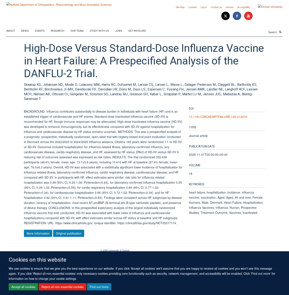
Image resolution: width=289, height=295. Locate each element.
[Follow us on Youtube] (248, 16)
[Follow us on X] (226, 16)
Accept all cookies (23, 287)
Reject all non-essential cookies (62, 287)
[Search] (280, 31)
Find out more (99, 287)
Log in (204, 7)
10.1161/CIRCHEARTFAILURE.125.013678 (218, 117)
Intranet (230, 7)
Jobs (118, 31)
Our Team (77, 31)
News (25, 31)
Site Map (180, 7)
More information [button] (38, 233)
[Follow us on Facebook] (237, 16)
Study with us (99, 31)
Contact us (216, 7)
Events (40, 31)
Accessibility (243, 7)
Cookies (193, 7)
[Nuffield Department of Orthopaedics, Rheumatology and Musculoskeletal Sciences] (59, 3)
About (10, 31)
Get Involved (137, 31)
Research (57, 31)
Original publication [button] (68, 233)
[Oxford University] (267, 6)
